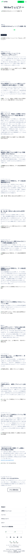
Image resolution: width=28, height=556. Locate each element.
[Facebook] (10, 537)
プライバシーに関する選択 (13, 552)
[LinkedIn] (14, 537)
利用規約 (15, 550)
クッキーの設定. (21, 550)
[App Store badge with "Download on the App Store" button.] (9, 532)
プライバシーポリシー (7, 550)
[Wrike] (4, 2)
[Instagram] (21, 537)
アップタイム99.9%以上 (14, 546)
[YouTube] (17, 537)
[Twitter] (6, 537)
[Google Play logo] (19, 532)
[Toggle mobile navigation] (26, 1)
